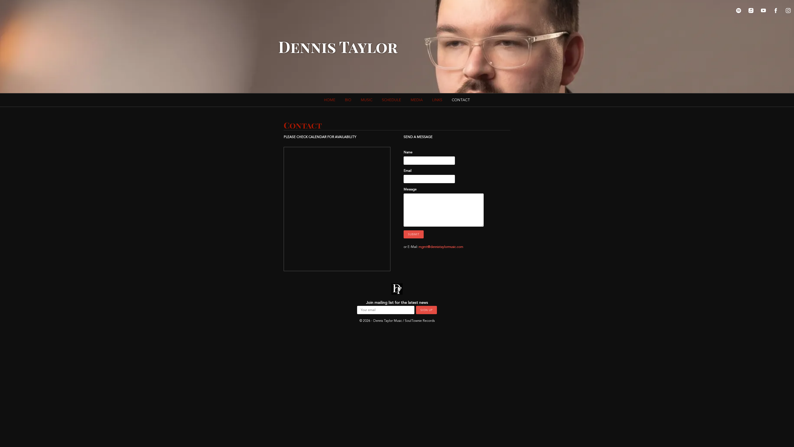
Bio (348, 100)
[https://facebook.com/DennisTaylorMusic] (775, 10)
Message (410, 189)
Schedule (391, 100)
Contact (461, 100)
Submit (413, 234)
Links (437, 100)
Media (417, 100)
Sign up (426, 310)
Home (329, 100)
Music (366, 100)
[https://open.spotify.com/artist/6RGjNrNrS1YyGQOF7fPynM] (738, 10)
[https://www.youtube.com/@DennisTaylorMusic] (763, 10)
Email (407, 170)
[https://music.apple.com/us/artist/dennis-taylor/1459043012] (751, 10)
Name (408, 152)
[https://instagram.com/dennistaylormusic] (788, 10)
